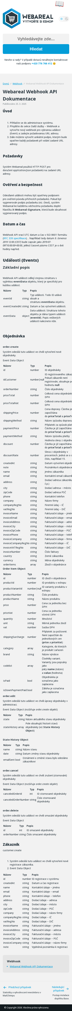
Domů (6, 83)
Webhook (17, 83)
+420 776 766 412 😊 (44, 63)
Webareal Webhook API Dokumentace (31, 966)
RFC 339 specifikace (14, 238)
